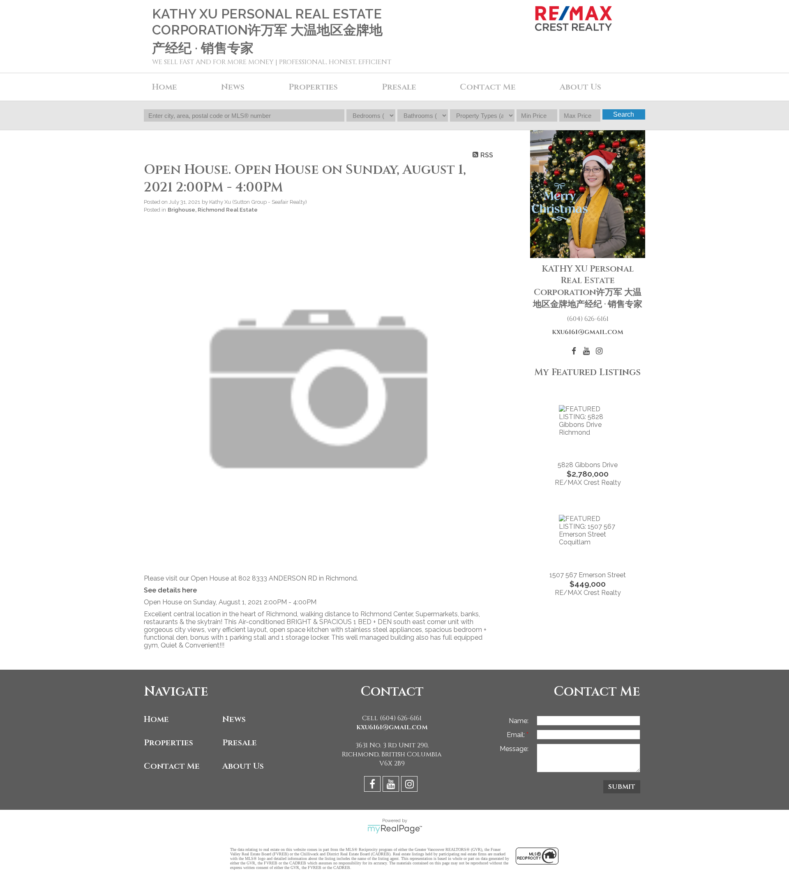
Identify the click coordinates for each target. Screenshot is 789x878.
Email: (516, 735)
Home (164, 86)
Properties (168, 742)
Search (623, 114)
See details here (170, 590)
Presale (239, 742)
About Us (580, 86)
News (234, 719)
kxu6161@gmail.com (587, 331)
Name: (518, 721)
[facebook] (373, 785)
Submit (621, 786)
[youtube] (392, 785)
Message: (514, 749)
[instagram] (410, 785)
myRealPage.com (394, 829)
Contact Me (488, 86)
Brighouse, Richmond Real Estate (213, 209)
